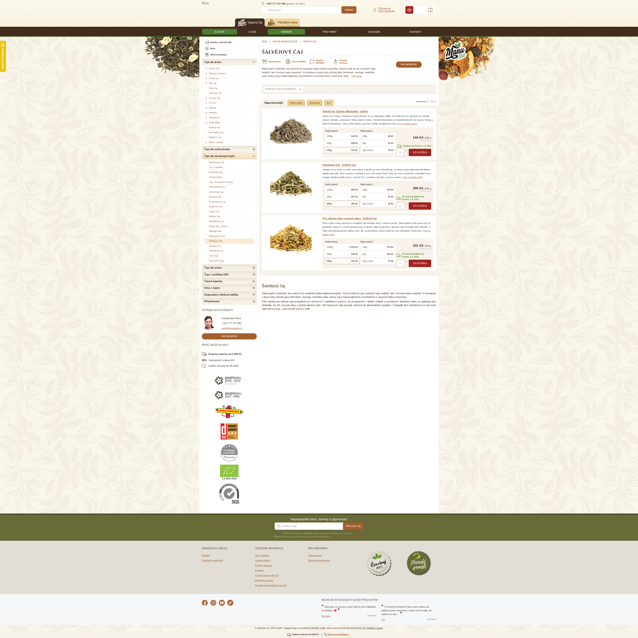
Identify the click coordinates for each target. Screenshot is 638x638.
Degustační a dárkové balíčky (221, 294)
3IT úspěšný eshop (373, 628)
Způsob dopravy (263, 565)
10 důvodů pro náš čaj (266, 575)
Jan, (383, 620)
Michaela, (326, 616)
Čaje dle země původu (217, 149)
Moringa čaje (215, 231)
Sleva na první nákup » (338, 634)
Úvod (264, 41)
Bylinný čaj (214, 127)
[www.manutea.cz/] (222, 2)
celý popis (356, 76)
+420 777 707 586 (231, 323)
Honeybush (214, 117)
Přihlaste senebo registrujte (386, 9)
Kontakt (206, 555)
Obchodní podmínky (212, 560)
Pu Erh (212, 103)
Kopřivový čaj (215, 206)
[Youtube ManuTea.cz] (222, 603)
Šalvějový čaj (215, 241)
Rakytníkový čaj (217, 236)
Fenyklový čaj (215, 172)
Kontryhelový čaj (217, 201)
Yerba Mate (214, 122)
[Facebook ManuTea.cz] (205, 603)
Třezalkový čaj (216, 251)
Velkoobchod (315, 555)
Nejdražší (314, 102)
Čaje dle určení (213, 267)
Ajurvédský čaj (216, 132)
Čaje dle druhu (212, 62)
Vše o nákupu (262, 555)
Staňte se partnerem (319, 560)
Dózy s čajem (212, 287)
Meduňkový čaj (216, 221)
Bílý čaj (212, 83)
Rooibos (213, 112)
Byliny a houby (216, 142)
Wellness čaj (215, 137)
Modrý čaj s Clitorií (218, 226)
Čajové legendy (213, 281)
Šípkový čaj (214, 246)
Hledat (349, 10)
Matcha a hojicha (217, 73)
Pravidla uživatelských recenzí (271, 585)
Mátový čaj (214, 216)
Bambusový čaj (216, 162)
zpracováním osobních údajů (347, 536)
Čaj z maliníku (216, 167)
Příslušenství (211, 301)
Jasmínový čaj (216, 192)
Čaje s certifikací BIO (216, 274)
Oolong (212, 108)
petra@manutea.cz (232, 328)
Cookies (259, 570)
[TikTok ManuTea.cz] (230, 603)
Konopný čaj (215, 196)
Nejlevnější (296, 102)
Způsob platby (262, 560)
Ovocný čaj (214, 98)
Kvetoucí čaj (215, 93)
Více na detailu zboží (407, 124)
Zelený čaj (214, 68)
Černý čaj (213, 78)
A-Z (329, 102)
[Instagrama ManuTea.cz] (213, 603)
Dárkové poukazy (264, 580)
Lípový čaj (214, 211)
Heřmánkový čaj (217, 187)
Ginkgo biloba (215, 177)
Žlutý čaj (213, 88)
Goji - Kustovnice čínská (221, 182)
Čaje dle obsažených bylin (219, 156)
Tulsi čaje (213, 256)
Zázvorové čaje (216, 260)
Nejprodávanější (274, 102)
